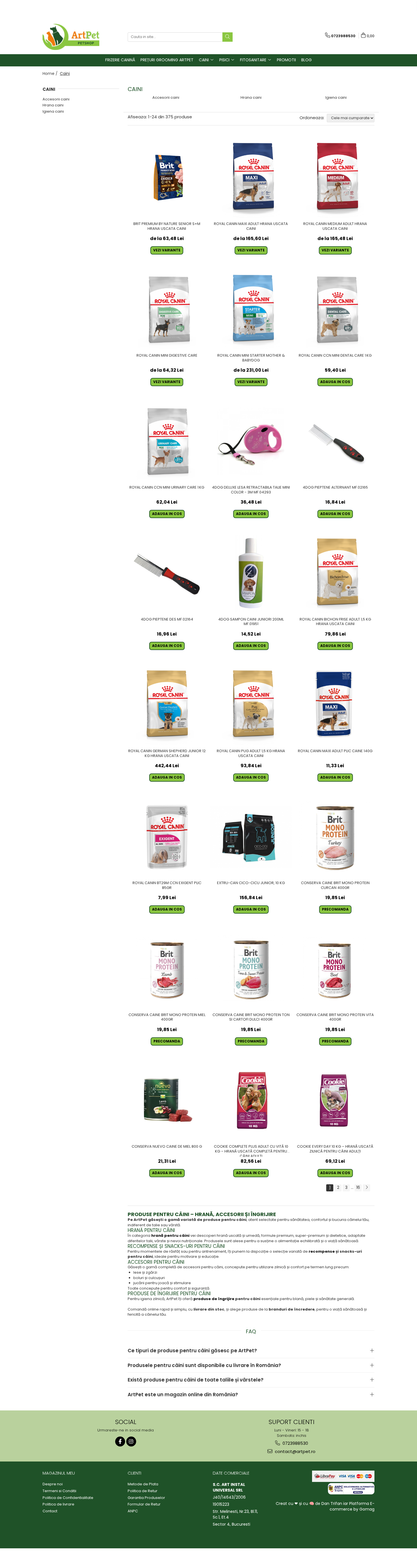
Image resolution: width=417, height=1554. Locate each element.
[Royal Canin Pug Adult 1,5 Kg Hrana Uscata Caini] (251, 705)
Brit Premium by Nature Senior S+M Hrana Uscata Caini (166, 226)
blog (306, 60)
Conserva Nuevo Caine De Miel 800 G (167, 1146)
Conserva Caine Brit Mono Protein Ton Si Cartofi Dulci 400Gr (251, 1017)
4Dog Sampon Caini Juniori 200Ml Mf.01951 (251, 622)
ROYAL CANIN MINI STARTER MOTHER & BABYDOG (251, 358)
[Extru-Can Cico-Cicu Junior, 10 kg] (251, 837)
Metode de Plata (143, 1484)
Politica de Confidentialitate (68, 1497)
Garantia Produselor (146, 1497)
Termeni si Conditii (59, 1491)
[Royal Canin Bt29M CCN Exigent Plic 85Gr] (167, 837)
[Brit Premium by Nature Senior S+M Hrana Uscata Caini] (167, 178)
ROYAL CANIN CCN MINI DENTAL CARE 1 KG (335, 355)
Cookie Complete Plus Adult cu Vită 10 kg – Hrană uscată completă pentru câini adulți (251, 1150)
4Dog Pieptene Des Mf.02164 (167, 619)
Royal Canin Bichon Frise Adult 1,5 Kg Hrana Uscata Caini (335, 622)
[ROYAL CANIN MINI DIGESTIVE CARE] (167, 310)
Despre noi (53, 1484)
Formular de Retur (144, 1504)
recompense (322, 1251)
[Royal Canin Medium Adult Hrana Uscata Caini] (335, 178)
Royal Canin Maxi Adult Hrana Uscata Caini (251, 226)
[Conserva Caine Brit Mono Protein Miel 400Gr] (167, 969)
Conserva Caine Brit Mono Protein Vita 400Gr (335, 1017)
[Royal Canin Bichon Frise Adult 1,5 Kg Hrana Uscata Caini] (335, 573)
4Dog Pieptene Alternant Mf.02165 (335, 487)
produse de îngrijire (213, 1298)
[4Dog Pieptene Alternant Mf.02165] (335, 441)
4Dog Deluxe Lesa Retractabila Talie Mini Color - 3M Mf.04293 (251, 490)
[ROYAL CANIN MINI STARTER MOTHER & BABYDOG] (251, 310)
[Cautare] (227, 37)
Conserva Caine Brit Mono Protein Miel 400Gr (167, 1017)
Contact (50, 1511)
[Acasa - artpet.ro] (71, 37)
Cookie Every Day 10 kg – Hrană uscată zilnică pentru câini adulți (335, 1149)
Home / (51, 73)
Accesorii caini (56, 99)
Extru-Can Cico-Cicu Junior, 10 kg (251, 883)
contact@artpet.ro (294, 1451)
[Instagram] (131, 1441)
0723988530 (294, 1443)
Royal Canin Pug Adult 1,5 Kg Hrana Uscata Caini (251, 753)
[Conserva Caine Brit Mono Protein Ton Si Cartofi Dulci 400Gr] (251, 969)
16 (358, 1187)
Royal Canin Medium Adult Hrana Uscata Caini (335, 226)
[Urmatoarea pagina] (366, 1187)
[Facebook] (120, 1441)
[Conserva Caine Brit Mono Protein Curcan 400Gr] (335, 837)
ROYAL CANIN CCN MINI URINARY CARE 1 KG (166, 487)
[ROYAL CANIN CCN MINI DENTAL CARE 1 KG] (335, 310)
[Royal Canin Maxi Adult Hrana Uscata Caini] (251, 178)
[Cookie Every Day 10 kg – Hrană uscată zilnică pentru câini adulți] (335, 1101)
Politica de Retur (142, 1491)
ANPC (133, 1511)
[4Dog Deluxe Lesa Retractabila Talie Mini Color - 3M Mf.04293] (251, 441)
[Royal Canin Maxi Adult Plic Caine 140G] (335, 705)
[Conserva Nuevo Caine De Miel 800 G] (167, 1101)
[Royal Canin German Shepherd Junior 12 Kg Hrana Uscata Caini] (167, 705)
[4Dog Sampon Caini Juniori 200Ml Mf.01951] (251, 573)
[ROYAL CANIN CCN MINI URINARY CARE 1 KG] (167, 441)
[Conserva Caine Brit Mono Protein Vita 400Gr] (335, 969)
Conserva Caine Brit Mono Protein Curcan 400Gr (335, 885)
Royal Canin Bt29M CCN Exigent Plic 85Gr (166, 885)
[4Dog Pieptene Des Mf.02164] (167, 573)
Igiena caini (53, 111)
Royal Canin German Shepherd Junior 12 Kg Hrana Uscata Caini (167, 753)
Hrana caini (53, 105)
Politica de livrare (58, 1504)
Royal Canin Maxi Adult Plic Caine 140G (335, 751)
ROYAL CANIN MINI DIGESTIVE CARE (166, 355)
